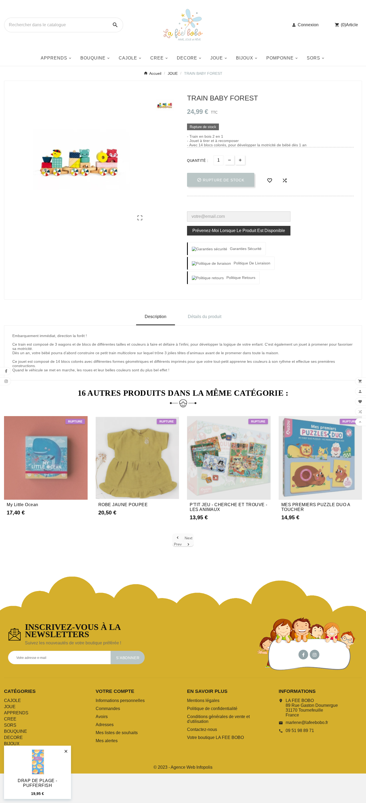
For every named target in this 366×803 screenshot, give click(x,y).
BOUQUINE (15, 731)
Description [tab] (155, 316)
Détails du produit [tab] (204, 316)
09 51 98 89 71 (300, 730)
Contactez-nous (202, 729)
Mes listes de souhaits (117, 732)
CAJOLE (12, 700)
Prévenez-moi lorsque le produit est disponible (238, 230)
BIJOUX (12, 743)
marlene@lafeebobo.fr (307, 722)
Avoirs (102, 716)
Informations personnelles (120, 700)
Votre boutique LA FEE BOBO (215, 737)
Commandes (108, 708)
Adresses (105, 724)
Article (352, 25)
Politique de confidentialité (212, 708)
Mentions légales (203, 700)
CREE (10, 719)
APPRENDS (16, 713)
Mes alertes (107, 740)
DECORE (13, 737)
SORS (10, 725)
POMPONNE (16, 750)
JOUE (10, 706)
